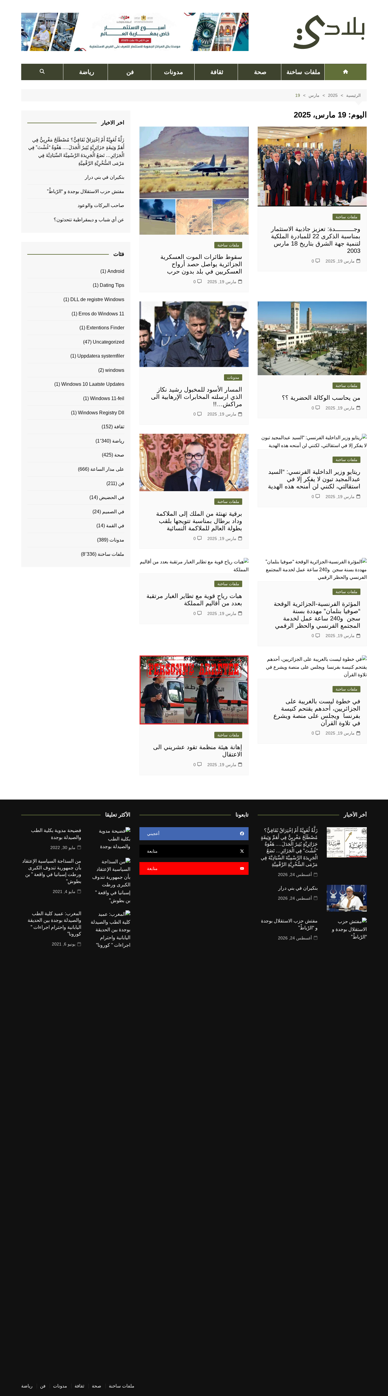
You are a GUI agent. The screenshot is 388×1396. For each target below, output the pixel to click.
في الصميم (113, 511)
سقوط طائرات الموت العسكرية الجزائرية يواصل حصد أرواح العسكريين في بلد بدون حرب (201, 264)
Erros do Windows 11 (101, 313)
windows (114, 370)
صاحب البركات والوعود (101, 205)
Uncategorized (108, 342)
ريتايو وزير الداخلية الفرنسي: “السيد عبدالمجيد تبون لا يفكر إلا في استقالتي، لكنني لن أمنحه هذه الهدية (314, 479)
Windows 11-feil (107, 398)
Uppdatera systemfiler (100, 355)
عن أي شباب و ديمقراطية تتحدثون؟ (89, 219)
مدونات (173, 72)
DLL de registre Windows (97, 299)
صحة (260, 72)
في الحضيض (111, 497)
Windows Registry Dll (101, 412)
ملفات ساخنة (303, 72)
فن (130, 72)
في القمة (115, 525)
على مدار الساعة (107, 469)
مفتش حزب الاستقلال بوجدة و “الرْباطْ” (85, 191)
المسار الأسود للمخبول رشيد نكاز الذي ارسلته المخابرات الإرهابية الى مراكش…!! (196, 396)
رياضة (86, 72)
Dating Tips (112, 285)
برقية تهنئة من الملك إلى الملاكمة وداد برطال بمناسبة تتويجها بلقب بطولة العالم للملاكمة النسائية (199, 521)
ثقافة (216, 72)
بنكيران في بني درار (104, 177)
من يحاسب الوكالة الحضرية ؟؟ (321, 397)
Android (115, 271)
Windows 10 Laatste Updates (92, 384)
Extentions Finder (105, 327)
